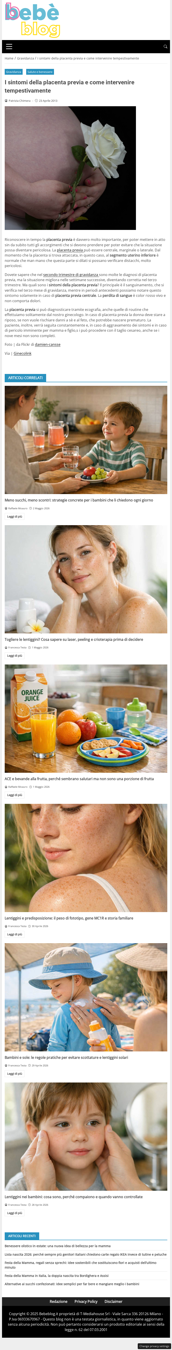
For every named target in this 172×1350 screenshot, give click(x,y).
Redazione (58, 1301)
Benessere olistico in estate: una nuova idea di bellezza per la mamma (58, 1246)
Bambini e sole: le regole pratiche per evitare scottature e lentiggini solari (66, 1057)
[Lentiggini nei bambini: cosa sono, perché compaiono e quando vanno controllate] (86, 1137)
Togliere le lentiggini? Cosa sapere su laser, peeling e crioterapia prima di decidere (74, 639)
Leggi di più (14, 516)
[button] (165, 46)
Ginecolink (22, 353)
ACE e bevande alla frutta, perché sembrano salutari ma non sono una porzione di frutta (79, 778)
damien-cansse (47, 344)
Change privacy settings (154, 1346)
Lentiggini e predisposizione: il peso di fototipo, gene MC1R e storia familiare (69, 918)
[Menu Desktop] (9, 46)
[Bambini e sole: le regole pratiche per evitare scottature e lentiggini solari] (86, 997)
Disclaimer (114, 1301)
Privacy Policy (86, 1301)
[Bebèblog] (32, 19)
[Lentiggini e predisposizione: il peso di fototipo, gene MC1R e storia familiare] (86, 858)
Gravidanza (13, 72)
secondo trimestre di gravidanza (71, 274)
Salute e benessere (40, 72)
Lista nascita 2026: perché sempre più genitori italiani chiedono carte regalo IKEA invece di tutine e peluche (86, 1254)
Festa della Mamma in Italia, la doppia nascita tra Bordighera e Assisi (57, 1276)
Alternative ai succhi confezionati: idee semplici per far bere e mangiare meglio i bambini (72, 1284)
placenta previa (70, 250)
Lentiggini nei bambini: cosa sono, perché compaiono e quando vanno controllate (74, 1196)
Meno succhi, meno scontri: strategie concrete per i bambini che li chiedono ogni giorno (79, 500)
